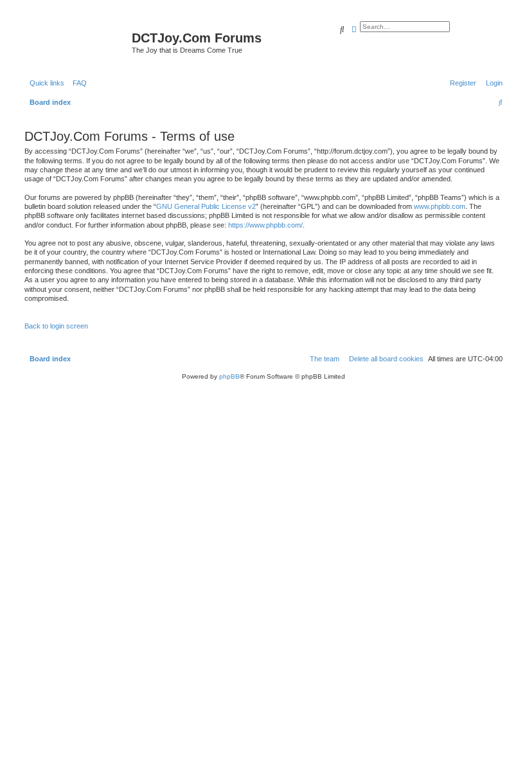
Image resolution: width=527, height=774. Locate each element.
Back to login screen (56, 326)
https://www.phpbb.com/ (265, 225)
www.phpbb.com (439, 206)
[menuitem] (77, 83)
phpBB (229, 376)
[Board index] (76, 41)
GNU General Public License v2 (206, 206)
